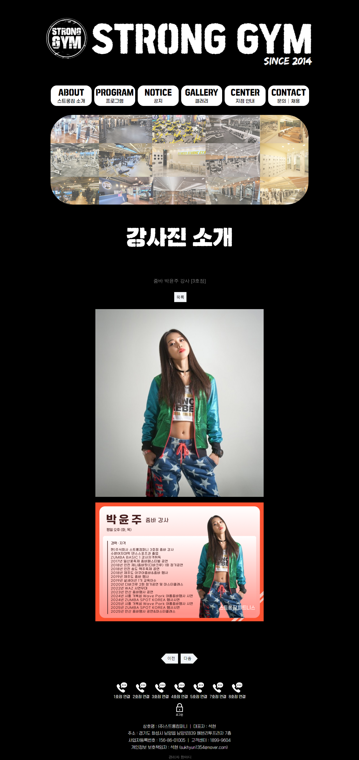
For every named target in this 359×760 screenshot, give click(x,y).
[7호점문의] (218, 690)
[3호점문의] (160, 690)
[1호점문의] (122, 690)
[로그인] (179, 709)
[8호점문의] (237, 690)
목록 (180, 297)
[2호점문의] (141, 690)
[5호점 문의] (198, 690)
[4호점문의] (179, 690)
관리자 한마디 (179, 757)
